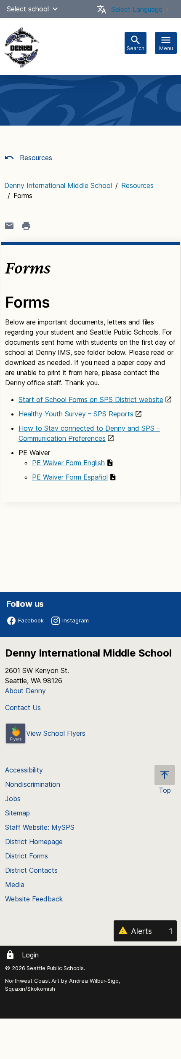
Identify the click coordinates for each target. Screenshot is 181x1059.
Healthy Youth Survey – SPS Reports (76, 414)
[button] (55, 9)
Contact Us (23, 707)
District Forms (26, 856)
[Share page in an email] (9, 226)
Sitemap (17, 813)
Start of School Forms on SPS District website (91, 399)
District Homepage (34, 841)
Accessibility (24, 770)
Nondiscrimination (32, 784)
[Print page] (26, 226)
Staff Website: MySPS (40, 827)
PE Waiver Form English (68, 462)
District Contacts (31, 870)
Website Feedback (34, 899)
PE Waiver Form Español (70, 477)
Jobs (13, 798)
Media (14, 884)
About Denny (25, 690)
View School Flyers (55, 733)
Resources (35, 157)
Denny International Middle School (58, 185)
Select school (28, 9)
